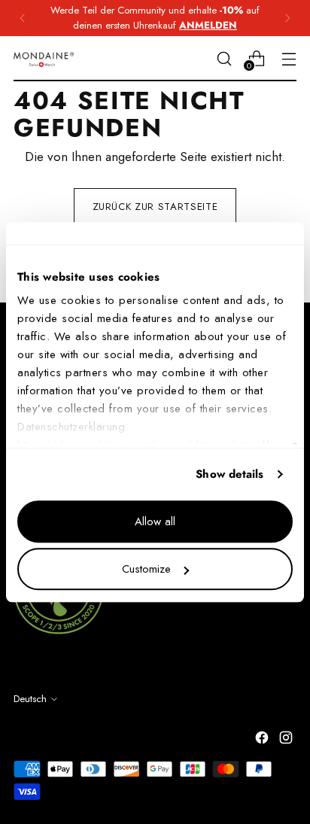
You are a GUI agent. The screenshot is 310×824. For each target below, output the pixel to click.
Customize (146, 569)
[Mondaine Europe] (44, 59)
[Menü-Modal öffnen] (288, 58)
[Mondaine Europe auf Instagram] (287, 740)
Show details (229, 474)
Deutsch (30, 699)
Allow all (155, 521)
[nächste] (287, 18)
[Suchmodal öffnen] (223, 58)
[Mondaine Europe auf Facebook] (263, 740)
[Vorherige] (22, 18)
